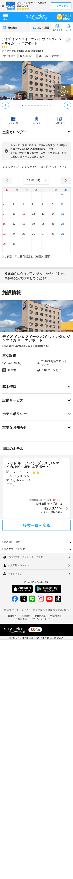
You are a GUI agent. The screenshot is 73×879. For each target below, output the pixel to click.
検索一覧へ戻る (36, 525)
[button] (66, 197)
